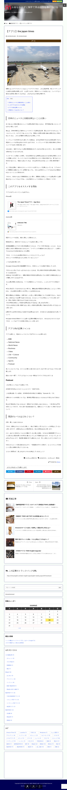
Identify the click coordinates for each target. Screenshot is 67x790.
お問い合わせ (37, 1)
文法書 (9, 713)
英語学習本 (9, 710)
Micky (58, 462)
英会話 (8, 672)
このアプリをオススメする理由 (16, 105)
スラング (21, 738)
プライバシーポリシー (47, 1)
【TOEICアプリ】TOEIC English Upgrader (28, 551)
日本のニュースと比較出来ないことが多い (19, 102)
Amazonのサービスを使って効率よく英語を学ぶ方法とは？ (33, 528)
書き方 (56, 741)
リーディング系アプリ (26, 23)
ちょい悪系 (55, 732)
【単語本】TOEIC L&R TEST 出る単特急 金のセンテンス (32, 516)
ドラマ (29, 738)
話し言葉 (40, 746)
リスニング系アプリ (13, 699)
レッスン (22, 741)
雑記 (9, 668)
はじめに (10, 675)
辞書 (57, 746)
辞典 (49, 746)
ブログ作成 (10, 661)
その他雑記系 (9, 655)
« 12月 (19, 628)
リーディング (51, 458)
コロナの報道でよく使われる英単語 (14, 642)
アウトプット (11, 679)
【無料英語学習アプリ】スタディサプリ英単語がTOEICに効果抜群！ (35, 504)
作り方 (31, 741)
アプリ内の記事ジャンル (15, 107)
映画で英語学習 (11, 686)
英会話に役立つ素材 (13, 689)
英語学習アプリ (14, 23)
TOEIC (33, 732)
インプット (10, 682)
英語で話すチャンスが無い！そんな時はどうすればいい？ (32, 539)
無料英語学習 (18, 744)
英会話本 (10, 717)
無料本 (9, 744)
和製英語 (10, 665)
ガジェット (10, 658)
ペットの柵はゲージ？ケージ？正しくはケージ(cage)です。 (20, 640)
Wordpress (43, 732)
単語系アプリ (11, 706)
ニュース (38, 738)
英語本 (30, 746)
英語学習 (9, 746)
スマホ (56, 735)
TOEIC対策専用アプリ (13, 696)
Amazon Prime (11, 732)
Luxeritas (23, 732)
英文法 (57, 458)
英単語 (9, 720)
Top (6, 23)
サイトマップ (30, 1)
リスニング (56, 738)
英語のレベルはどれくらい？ (16, 110)
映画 (49, 741)
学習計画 (40, 741)
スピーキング (45, 735)
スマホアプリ (43, 458)
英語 (58, 744)
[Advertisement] (33, 764)
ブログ (46, 738)
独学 (27, 744)
